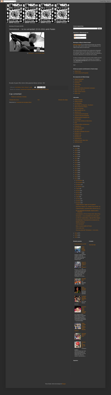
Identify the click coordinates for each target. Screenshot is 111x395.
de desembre (79, 180)
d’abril (77, 196)
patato (41, 89)
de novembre (79, 182)
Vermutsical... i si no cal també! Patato (36, 53)
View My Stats (92, 244)
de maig (78, 194)
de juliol (78, 190)
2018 (76, 164)
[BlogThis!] (39, 87)
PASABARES (84, 279)
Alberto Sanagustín (79, 79)
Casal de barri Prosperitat (25, 89)
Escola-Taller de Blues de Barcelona (83, 121)
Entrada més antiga (63, 99)
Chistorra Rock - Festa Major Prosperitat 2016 (84, 310)
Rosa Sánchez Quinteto (84, 288)
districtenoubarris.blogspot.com (82, 117)
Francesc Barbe (78, 81)
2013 (76, 174)
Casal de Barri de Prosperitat (81, 73)
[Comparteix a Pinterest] (44, 87)
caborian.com (78, 112)
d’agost (78, 188)
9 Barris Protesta (78, 101)
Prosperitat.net (78, 138)
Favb (76, 122)
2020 (76, 160)
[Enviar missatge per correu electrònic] (35, 87)
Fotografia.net (78, 126)
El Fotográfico (78, 119)
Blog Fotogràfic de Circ (80, 110)
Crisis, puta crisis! (80, 228)
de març (78, 198)
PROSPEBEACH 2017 (84, 335)
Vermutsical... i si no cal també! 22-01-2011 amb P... (88, 216)
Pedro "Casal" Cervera (80, 91)
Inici (39, 99)
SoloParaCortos (78, 142)
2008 (76, 237)
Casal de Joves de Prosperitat (82, 115)
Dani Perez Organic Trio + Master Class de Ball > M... (88, 206)
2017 (76, 166)
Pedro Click (77, 93)
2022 (76, 156)
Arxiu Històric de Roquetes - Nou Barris (84, 105)
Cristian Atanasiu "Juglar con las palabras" (86, 204)
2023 (76, 154)
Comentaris (78, 37)
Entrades (77, 35)
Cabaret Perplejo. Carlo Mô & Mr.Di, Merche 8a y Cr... (88, 208)
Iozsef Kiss (77, 82)
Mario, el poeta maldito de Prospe (84, 226)
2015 (76, 170)
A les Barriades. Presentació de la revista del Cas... (88, 220)
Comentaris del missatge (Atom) (23, 102)
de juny (78, 192)
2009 (76, 235)
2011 (76, 178)
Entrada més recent (14, 99)
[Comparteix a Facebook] (43, 87)
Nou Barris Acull (78, 129)
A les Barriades (78, 103)
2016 (76, 168)
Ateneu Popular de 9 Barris (81, 106)
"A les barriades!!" (80, 224)
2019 (76, 162)
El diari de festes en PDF (80, 244)
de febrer (78, 200)
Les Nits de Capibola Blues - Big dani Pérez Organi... (88, 218)
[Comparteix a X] (41, 87)
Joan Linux (77, 86)
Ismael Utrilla (78, 84)
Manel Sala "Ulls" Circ (80, 89)
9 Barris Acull (78, 71)
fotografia (34, 89)
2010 (76, 233)
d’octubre (78, 184)
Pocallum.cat (78, 136)
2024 (76, 152)
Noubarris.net (78, 133)
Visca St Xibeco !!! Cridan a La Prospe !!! (84, 265)
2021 (76, 158)
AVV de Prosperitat (79, 108)
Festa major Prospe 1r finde (83, 248)
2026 (76, 148)
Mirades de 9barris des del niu (84, 345)
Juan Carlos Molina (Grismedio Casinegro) (85, 88)
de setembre (79, 186)
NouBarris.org (78, 135)
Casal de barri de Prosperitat (81, 113)
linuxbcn (38, 89)
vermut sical (45, 89)
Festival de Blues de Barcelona (82, 124)
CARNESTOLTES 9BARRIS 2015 (84, 298)
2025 (76, 150)
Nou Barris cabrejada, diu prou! (82, 131)
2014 (76, 172)
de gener (78, 202)
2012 (76, 176)
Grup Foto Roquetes (79, 128)
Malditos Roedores (80, 222)
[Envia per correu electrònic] (38, 87)
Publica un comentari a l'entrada (18, 96)
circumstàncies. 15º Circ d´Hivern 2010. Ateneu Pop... (88, 214)
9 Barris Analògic (79, 99)
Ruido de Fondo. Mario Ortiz (81, 140)
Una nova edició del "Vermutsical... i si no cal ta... (87, 230)
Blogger (64, 383)
